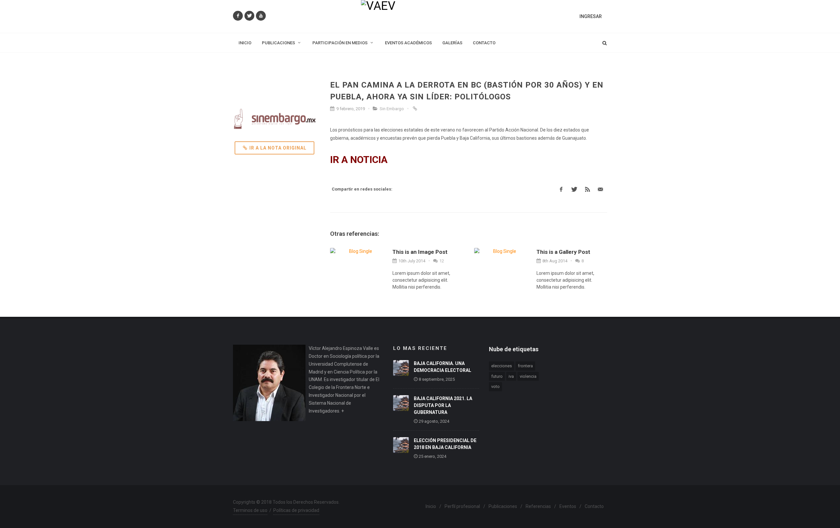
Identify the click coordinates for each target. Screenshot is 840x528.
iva (511, 376)
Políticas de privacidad (296, 510)
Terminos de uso (250, 510)
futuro (497, 376)
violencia (528, 376)
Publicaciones (503, 506)
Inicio (431, 506)
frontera (525, 365)
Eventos (567, 506)
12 (441, 260)
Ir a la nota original (277, 148)
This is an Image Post (420, 252)
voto (495, 386)
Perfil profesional (462, 506)
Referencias (538, 506)
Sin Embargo (392, 108)
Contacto (594, 506)
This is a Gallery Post (563, 252)
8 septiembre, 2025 (437, 379)
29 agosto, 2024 (434, 421)
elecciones (501, 365)
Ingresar (590, 16)
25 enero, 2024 (432, 456)
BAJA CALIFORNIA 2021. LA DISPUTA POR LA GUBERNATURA (443, 405)
